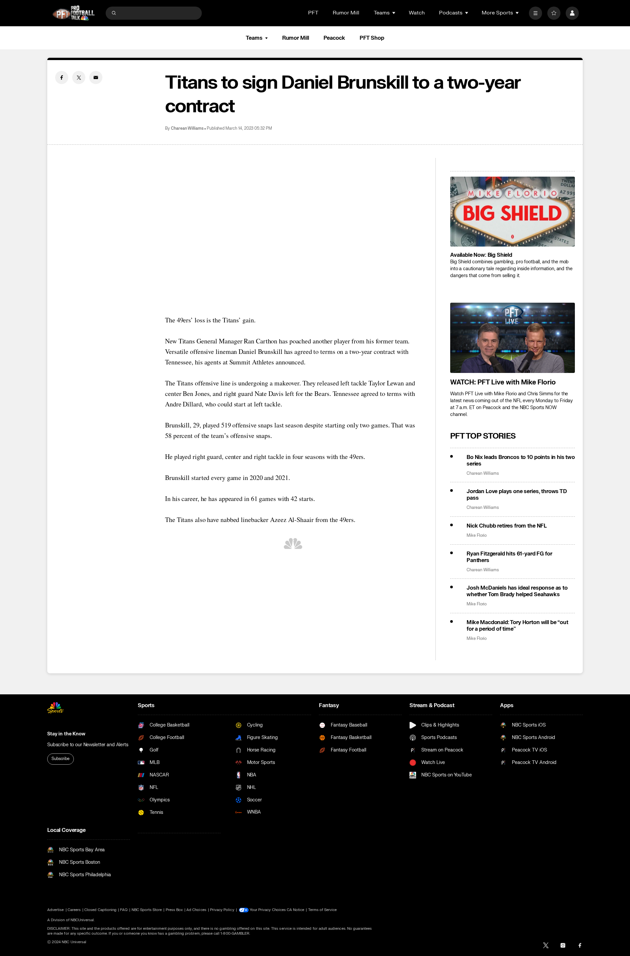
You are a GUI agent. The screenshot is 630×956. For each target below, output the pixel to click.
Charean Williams (187, 128)
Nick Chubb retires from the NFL (507, 526)
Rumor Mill (346, 13)
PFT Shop (372, 38)
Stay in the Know (66, 734)
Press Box (174, 909)
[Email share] (95, 77)
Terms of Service (322, 909)
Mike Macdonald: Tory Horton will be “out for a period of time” (517, 625)
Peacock (334, 38)
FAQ (124, 909)
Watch (417, 13)
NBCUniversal (82, 920)
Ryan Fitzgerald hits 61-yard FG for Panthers (509, 557)
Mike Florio (477, 535)
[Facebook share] (61, 77)
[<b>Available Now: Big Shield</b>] (512, 212)
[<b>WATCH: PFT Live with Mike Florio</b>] (512, 338)
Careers (74, 909)
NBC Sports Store (147, 909)
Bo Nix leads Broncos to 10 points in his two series (521, 460)
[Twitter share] (78, 77)
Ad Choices (196, 909)
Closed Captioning (100, 909)
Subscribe (61, 758)
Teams (254, 38)
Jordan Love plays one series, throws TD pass (517, 494)
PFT (313, 13)
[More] (535, 13)
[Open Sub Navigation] (394, 12)
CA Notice (295, 909)
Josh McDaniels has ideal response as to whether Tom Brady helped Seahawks (517, 591)
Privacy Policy (222, 909)
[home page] (73, 13)
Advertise (55, 909)
